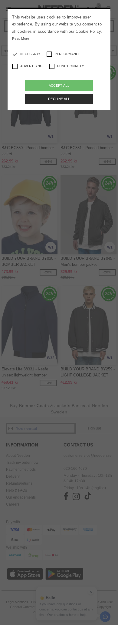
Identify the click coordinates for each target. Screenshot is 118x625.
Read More (20, 38)
